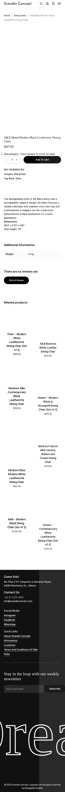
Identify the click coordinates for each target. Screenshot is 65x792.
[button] (59, 3)
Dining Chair (20, 15)
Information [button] (10, 640)
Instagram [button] (10, 615)
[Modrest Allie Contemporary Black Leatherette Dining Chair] (16, 373)
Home (7, 15)
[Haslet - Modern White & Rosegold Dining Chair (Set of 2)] (48, 377)
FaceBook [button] (9, 619)
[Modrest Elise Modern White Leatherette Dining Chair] (16, 443)
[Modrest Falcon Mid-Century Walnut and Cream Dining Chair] (48, 431)
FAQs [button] (7, 654)
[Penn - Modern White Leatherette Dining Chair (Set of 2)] (16, 317)
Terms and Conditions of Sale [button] (21, 649)
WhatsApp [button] (10, 624)
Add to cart (42, 159)
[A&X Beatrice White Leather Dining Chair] (48, 322)
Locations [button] (9, 645)
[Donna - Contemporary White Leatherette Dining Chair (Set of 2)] (48, 506)
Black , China (15, 178)
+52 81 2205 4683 (14, 597)
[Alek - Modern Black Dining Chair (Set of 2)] (16, 504)
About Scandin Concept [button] (17, 636)
